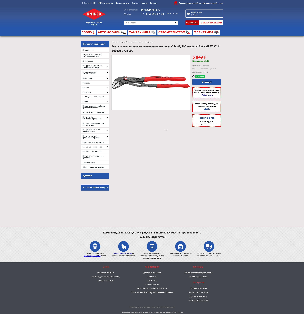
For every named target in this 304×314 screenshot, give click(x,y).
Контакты (144, 3)
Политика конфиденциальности (152, 288)
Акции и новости (105, 280)
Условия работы (152, 284)
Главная (114, 42)
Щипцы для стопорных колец (94, 97)
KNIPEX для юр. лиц (105, 3)
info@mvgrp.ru (150, 10)
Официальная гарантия (122, 253)
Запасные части (89, 162)
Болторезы (87, 92)
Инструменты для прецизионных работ (91, 137)
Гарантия (153, 3)
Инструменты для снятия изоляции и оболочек (92, 66)
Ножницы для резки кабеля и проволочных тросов (94, 107)
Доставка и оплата (122, 3)
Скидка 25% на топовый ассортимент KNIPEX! (92, 55)
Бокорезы (86, 83)
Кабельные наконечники (92, 147)
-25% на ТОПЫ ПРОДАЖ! (211, 22)
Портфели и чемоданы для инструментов (93, 124)
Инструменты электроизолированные (92, 118)
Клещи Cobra (149, 42)
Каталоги (135, 3)
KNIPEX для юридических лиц (106, 276)
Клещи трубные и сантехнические (89, 73)
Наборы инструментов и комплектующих (92, 130)
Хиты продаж (88, 61)
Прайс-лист (193, 22)
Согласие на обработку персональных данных (152, 292)
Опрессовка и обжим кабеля (93, 112)
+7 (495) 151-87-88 (152, 14)
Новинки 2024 (88, 50)
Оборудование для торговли (94, 167)
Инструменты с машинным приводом (93, 157)
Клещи (85, 101)
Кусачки (86, 87)
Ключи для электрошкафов (93, 142)
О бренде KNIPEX (88, 3)
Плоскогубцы (87, 78)
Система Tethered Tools (92, 151)
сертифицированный (92, 255)
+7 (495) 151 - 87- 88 (198, 292)
